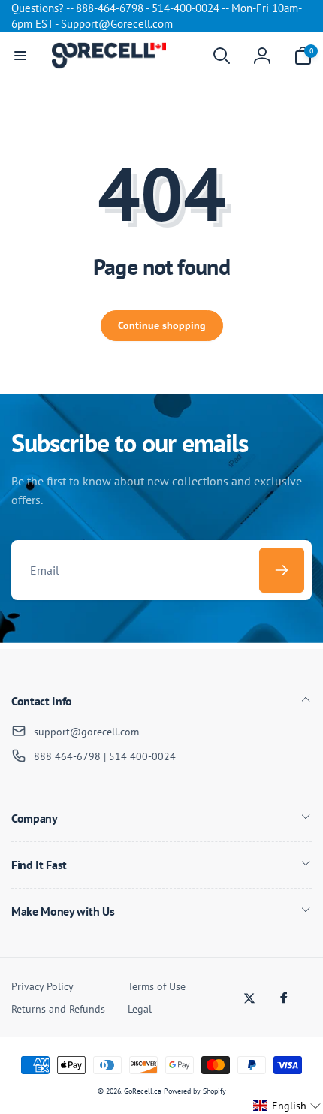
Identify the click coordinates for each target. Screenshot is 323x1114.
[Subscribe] (281, 570)
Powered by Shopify (195, 1091)
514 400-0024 (142, 756)
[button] (20, 55)
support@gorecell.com (86, 731)
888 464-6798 (67, 756)
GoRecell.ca (143, 1091)
